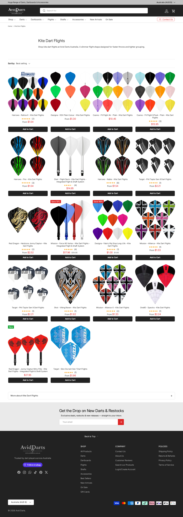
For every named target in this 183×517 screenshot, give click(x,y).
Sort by (11, 63)
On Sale (109, 19)
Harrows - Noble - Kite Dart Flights (112, 179)
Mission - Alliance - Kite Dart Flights (155, 243)
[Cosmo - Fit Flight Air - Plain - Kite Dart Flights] (113, 92)
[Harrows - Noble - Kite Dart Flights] (113, 156)
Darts (22, 19)
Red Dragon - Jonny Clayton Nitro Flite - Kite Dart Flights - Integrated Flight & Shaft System (28, 370)
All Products (86, 451)
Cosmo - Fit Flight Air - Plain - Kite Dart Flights (113, 115)
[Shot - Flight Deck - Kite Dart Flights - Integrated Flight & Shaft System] (70, 156)
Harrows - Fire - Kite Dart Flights (28, 179)
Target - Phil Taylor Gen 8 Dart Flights (155, 179)
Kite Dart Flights (19, 26)
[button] (173, 11)
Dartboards (36, 19)
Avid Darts (20, 510)
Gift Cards (85, 492)
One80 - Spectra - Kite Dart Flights (155, 307)
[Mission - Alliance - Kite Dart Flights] (155, 220)
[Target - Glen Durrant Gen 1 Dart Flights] (70, 345)
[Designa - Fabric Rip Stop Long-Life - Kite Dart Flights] (113, 220)
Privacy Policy (165, 460)
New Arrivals (96, 19)
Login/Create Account (125, 469)
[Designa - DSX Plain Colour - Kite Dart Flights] (70, 92)
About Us (119, 456)
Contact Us (120, 451)
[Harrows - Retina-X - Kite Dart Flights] (28, 92)
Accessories (78, 19)
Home (10, 26)
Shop (10, 19)
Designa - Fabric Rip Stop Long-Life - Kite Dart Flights (113, 244)
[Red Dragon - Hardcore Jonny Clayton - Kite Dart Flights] (28, 220)
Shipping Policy (166, 451)
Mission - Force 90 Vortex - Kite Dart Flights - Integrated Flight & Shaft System (70, 244)
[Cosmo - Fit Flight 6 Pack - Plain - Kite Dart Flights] (155, 92)
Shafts (63, 19)
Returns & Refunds (167, 456)
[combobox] (94, 10)
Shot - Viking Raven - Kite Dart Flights (70, 307)
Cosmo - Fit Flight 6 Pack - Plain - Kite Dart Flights (155, 116)
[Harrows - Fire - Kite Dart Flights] (28, 156)
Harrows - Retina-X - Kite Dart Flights (28, 115)
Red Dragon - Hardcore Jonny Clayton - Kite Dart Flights (28, 244)
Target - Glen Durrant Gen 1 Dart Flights (70, 369)
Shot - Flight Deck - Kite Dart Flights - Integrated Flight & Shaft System (70, 180)
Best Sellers (86, 478)
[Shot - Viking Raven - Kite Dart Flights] (70, 284)
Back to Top (90, 436)
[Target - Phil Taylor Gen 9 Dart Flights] (28, 284)
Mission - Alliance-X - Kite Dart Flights (112, 307)
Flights (51, 19)
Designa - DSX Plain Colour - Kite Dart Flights (70, 115)
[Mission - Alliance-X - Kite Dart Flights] (113, 284)
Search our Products (124, 465)
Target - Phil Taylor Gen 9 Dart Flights (28, 307)
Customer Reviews (123, 460)
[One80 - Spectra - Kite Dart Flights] (155, 284)
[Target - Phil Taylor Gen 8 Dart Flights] (155, 156)
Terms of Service (166, 465)
